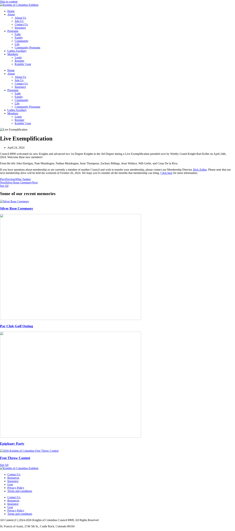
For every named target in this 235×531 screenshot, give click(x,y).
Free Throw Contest (15, 458)
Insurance (20, 27)
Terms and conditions (19, 491)
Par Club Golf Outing (16, 326)
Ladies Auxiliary (17, 50)
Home (11, 11)
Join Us (19, 21)
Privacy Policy (15, 487)
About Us (20, 17)
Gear (10, 484)
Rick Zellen (200, 169)
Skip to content (8, 1)
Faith (18, 34)
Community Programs (27, 47)
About (11, 14)
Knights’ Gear (23, 64)
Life (17, 44)
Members (12, 54)
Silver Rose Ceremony (16, 208)
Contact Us (21, 24)
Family (19, 37)
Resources (13, 477)
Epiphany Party (12, 444)
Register (19, 60)
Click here (166, 172)
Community (21, 40)
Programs (12, 31)
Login (18, 57)
